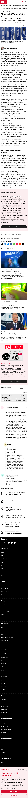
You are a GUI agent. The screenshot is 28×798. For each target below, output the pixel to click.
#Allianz (2, 234)
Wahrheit (3, 575)
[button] (26, 2)
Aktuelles (3, 604)
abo (2, 627)
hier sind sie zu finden (20, 400)
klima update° (4, 660)
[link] (2, 5)
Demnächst (3, 699)
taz (4, 539)
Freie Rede (3, 667)
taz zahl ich (3, 634)
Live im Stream (4, 706)
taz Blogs (3, 723)
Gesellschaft (4, 559)
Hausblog (3, 608)
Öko (2, 555)
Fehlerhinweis (17, 238)
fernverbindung (4, 657)
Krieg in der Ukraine (5, 588)
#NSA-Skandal (19, 234)
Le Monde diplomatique (6, 729)
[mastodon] (9, 543)
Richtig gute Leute (5, 591)
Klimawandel (4, 594)
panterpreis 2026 (5, 644)
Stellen (2, 614)
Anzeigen (3, 752)
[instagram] (15, 543)
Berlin (2, 568)
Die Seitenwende (5, 611)
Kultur (2, 562)
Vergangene (4, 709)
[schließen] (26, 769)
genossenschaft (5, 631)
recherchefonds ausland (7, 637)
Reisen (2, 743)
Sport (2, 565)
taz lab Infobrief (4, 689)
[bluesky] (12, 543)
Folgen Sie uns (4, 542)
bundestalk (3, 653)
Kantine (2, 746)
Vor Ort (2, 703)
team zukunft (4, 680)
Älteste (25, 388)
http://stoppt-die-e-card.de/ (12, 424)
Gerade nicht (21, 769)
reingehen (3, 670)
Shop (2, 749)
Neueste (21, 388)
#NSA (13, 234)
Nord (2, 572)
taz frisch (3, 683)
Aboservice (3, 765)
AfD (2, 585)
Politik (2, 552)
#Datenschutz (8, 234)
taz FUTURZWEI (4, 726)
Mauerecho (3, 663)
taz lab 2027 (4, 712)
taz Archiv (3, 732)
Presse (2, 617)
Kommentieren (10, 238)
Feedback (3, 762)
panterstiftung (4, 640)
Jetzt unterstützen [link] (14, 227)
